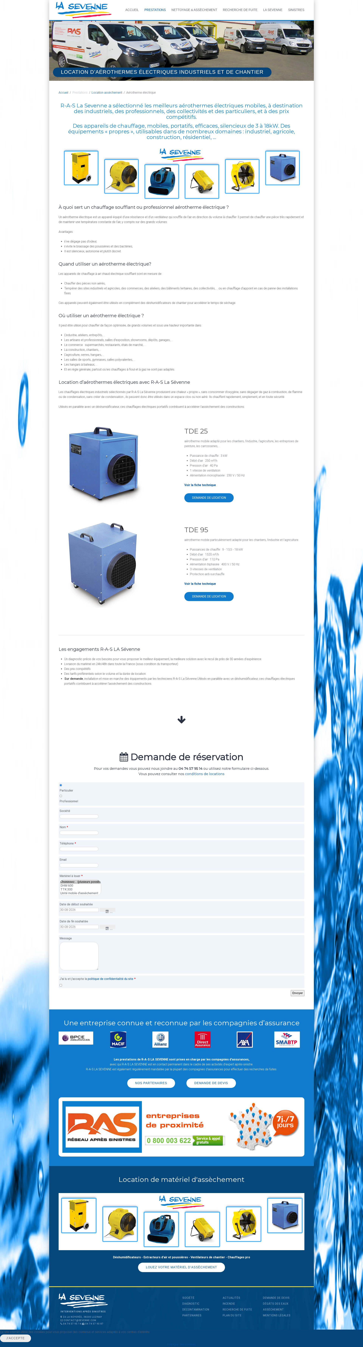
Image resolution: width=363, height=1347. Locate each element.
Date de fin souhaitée (74, 921)
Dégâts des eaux (276, 1304)
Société (65, 811)
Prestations (155, 10)
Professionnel (69, 801)
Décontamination (195, 1310)
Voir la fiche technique (200, 485)
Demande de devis (211, 1083)
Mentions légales (277, 1316)
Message (66, 938)
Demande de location (209, 497)
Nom (64, 827)
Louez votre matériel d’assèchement (181, 1268)
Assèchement (273, 1310)
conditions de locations (204, 774)
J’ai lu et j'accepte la (98, 979)
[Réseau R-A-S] (181, 1128)
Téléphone (68, 843)
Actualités (231, 1298)
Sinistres (296, 10)
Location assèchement (107, 92)
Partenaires (192, 1316)
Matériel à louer (71, 876)
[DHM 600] (80, 886)
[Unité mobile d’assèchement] (80, 893)
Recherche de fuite (240, 10)
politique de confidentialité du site (110, 979)
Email (63, 859)
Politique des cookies (181, 1344)
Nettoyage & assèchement (194, 10)
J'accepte (15, 1338)
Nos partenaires (151, 1083)
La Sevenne (272, 10)
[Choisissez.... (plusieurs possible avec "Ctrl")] (80, 882)
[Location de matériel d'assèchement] (181, 1222)
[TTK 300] (80, 889)
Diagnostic (190, 1304)
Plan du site (232, 1316)
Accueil (132, 10)
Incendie (229, 1304)
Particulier (66, 790)
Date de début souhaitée (76, 904)
